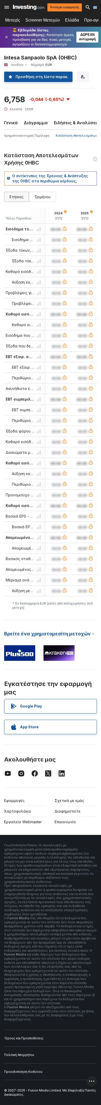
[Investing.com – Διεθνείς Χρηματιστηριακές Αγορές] (28, 7)
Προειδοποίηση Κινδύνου (23, 1072)
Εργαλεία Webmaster (23, 822)
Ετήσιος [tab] (17, 197)
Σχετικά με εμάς (69, 800)
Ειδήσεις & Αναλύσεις (76, 122)
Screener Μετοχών (42, 20)
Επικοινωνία (65, 822)
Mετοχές (12, 20)
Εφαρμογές (14, 800)
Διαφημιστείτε (68, 811)
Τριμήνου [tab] (42, 197)
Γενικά (11, 122)
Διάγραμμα (36, 122)
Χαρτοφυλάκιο (17, 811)
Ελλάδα (72, 20)
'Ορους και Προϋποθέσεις (24, 1038)
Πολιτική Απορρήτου (19, 1055)
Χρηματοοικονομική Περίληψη (26, 136)
